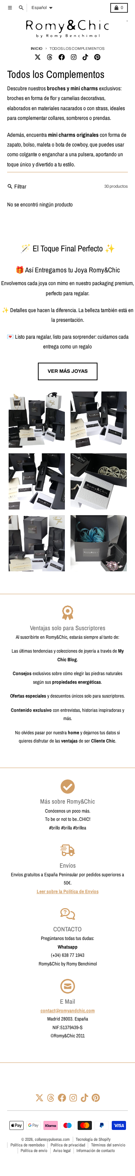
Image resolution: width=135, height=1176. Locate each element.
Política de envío (34, 1151)
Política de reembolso (27, 1145)
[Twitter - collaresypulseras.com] (37, 57)
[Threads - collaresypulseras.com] (49, 57)
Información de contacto (95, 1151)
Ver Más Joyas (68, 371)
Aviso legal (61, 1151)
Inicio (36, 48)
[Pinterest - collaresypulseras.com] (97, 57)
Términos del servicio (108, 1145)
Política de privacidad (68, 1145)
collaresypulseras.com (52, 1139)
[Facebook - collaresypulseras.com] (61, 57)
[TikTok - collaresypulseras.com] (85, 57)
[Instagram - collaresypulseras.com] (73, 57)
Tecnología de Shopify (93, 1139)
